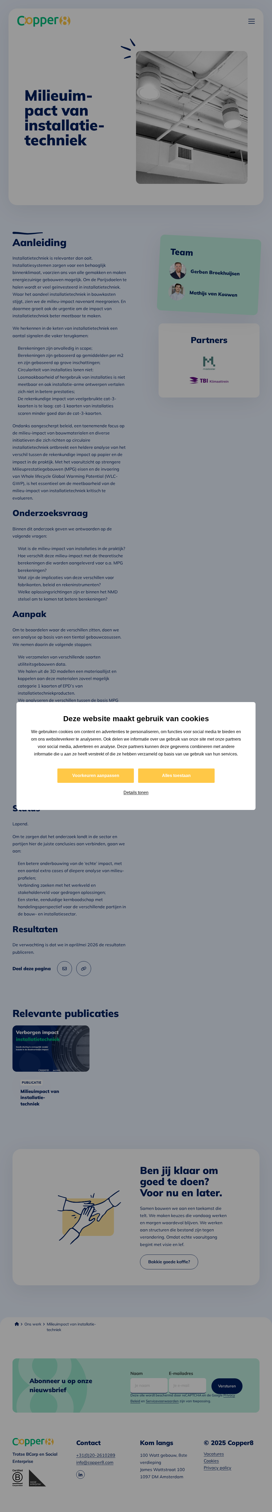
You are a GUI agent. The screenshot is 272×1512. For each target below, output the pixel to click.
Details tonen (136, 792)
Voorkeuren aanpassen (95, 775)
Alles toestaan (176, 775)
